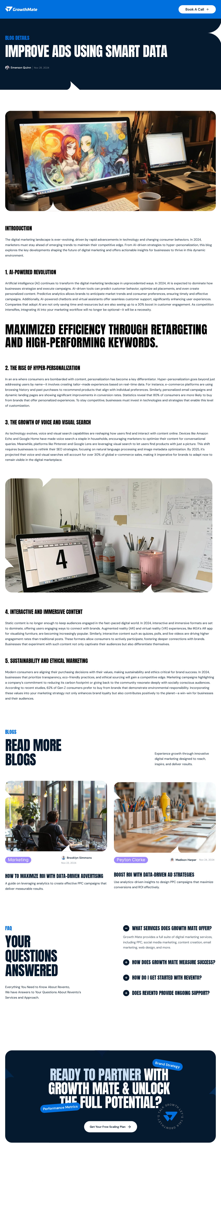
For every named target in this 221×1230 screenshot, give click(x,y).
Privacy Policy (196, 1192)
